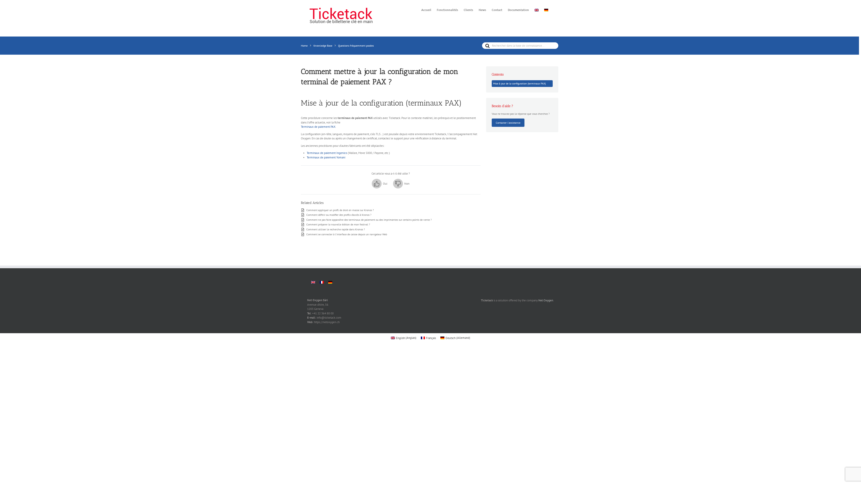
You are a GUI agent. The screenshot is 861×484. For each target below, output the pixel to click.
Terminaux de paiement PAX (318, 127)
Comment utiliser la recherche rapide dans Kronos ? (335, 229)
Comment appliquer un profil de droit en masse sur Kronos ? (340, 210)
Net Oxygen (545, 300)
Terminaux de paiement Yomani (326, 157)
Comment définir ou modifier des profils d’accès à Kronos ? (338, 214)
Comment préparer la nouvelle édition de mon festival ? (338, 224)
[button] (379, 184)
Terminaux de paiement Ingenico (327, 153)
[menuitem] (537, 9)
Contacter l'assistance (508, 122)
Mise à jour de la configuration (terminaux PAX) (519, 83)
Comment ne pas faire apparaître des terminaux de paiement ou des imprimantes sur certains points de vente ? (369, 219)
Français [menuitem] (431, 338)
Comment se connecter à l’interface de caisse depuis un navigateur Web (346, 234)
